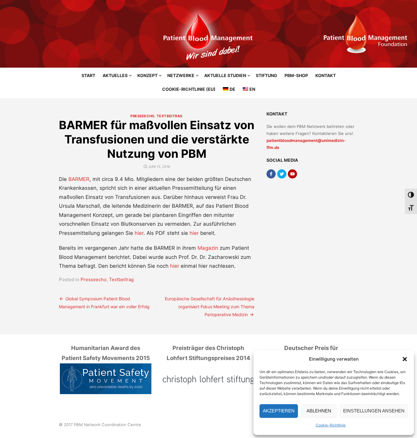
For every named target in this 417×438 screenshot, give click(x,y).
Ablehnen (318, 410)
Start (88, 75)
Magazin (208, 248)
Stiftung (266, 75)
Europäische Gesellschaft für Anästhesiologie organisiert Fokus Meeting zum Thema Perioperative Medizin (209, 306)
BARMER (78, 179)
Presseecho (142, 116)
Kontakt (325, 75)
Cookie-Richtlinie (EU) (189, 89)
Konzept (147, 75)
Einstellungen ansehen (373, 410)
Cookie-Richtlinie (331, 425)
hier (139, 233)
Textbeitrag (170, 116)
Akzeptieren (279, 410)
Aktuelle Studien (225, 75)
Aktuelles (115, 75)
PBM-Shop (296, 75)
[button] (405, 359)
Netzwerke (180, 75)
